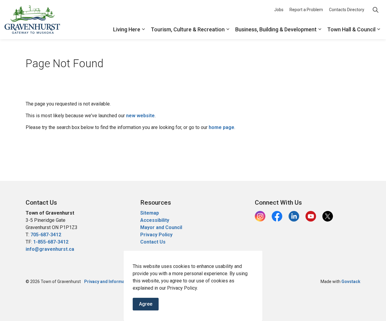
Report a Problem (306, 9)
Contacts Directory (346, 9)
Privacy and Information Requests (118, 281)
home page (221, 127)
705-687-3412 (45, 235)
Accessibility (154, 220)
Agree (145, 304)
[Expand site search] (375, 10)
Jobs (278, 9)
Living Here (126, 29)
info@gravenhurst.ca (50, 249)
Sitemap (149, 213)
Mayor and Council (161, 227)
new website (140, 115)
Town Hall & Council (351, 29)
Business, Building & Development (276, 29)
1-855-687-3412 (50, 242)
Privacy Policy (156, 235)
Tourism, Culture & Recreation (188, 29)
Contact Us (153, 242)
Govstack (350, 281)
